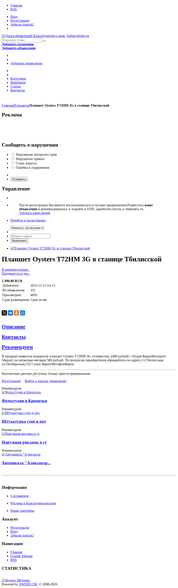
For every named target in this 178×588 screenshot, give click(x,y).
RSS (13, 9)
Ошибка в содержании (32, 167)
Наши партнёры (22, 510)
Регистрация (19, 20)
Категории (18, 78)
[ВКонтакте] (10, 312)
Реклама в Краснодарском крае (33, 503)
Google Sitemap (21, 556)
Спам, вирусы (26, 163)
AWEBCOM (28, 584)
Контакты (17, 90)
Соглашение (19, 496)
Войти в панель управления (45, 381)
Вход (14, 16)
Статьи (15, 86)
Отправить (19, 179)
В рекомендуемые (16, 269)
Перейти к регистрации (28, 220)
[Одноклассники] (16, 312)
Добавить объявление (26, 63)
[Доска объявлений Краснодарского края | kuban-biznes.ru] (45, 36)
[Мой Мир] (22, 312)
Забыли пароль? (22, 24)
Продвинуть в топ (16, 273)
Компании (18, 82)
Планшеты (21, 105)
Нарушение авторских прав (36, 154)
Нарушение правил (30, 159)
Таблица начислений (34, 213)
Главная (16, 5)
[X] (4, 312)
